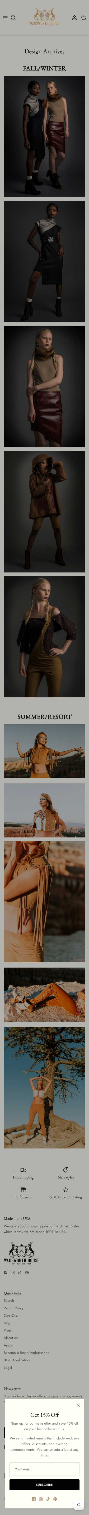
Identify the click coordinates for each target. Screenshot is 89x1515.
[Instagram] (41, 1499)
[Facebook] (34, 1499)
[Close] (78, 1405)
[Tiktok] (48, 1499)
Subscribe (44, 1484)
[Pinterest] (55, 1499)
